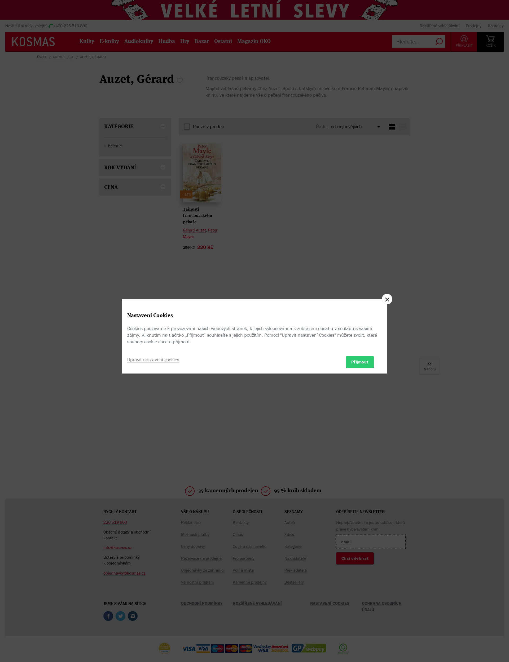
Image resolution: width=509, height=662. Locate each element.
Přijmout (359, 362)
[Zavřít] (387, 299)
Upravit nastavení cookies (153, 360)
